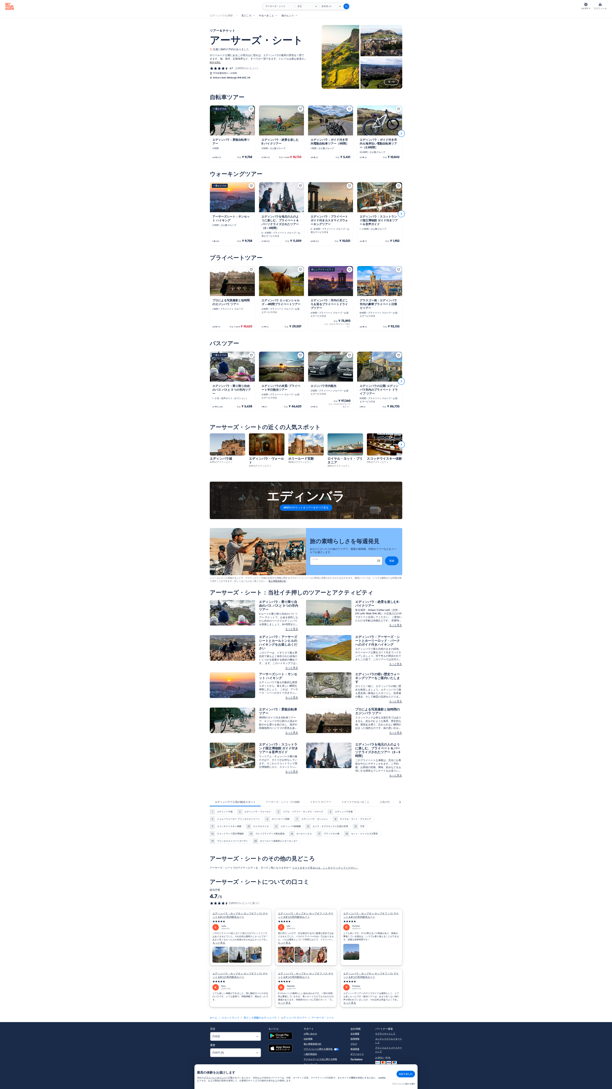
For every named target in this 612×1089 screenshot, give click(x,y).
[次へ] (401, 133)
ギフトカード (357, 1054)
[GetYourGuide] (9, 6)
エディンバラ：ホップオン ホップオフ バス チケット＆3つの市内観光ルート (240, 915)
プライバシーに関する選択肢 (318, 1049)
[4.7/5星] (219, 68)
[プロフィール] (600, 4)
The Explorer (356, 1059)
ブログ (353, 1044)
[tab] (235, 802)
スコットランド (230, 1017)
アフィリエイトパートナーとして (388, 1049)
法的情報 (308, 1039)
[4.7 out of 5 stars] (219, 903)
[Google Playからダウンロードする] (280, 1036)
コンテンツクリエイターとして (388, 1041)
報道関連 (354, 1049)
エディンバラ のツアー (294, 1017)
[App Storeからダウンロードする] (280, 1048)
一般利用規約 (310, 1054)
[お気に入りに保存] (251, 109)
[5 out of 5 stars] (240, 921)
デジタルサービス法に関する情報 (320, 1059)
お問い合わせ (310, 1033)
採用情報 (354, 1039)
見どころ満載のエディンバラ (260, 1017)
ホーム (213, 1017)
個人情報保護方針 (277, 581)
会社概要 (354, 1033)
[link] (232, 133)
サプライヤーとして (385, 1033)
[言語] (585, 4)
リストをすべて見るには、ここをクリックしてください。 (325, 867)
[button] (232, 133)
